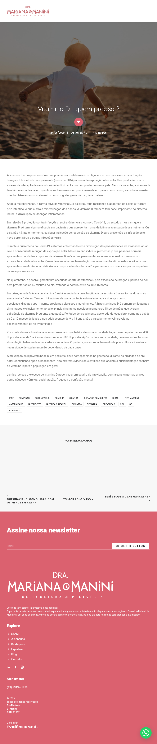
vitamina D (14, 410)
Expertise (17, 649)
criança (73, 398)
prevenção (109, 404)
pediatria (92, 404)
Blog (14, 654)
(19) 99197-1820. (17, 687)
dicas (115, 398)
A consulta (18, 639)
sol (122, 404)
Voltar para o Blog (78, 498)
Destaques (18, 644)
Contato (16, 659)
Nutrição (80, 132)
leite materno (132, 398)
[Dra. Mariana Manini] (28, 11)
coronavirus (42, 398)
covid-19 (59, 398)
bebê (11, 398)
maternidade (16, 404)
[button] (146, 733)
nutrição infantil (56, 404)
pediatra (77, 404)
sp (130, 404)
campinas (24, 398)
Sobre (15, 634)
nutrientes (34, 404)
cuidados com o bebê (95, 398)
